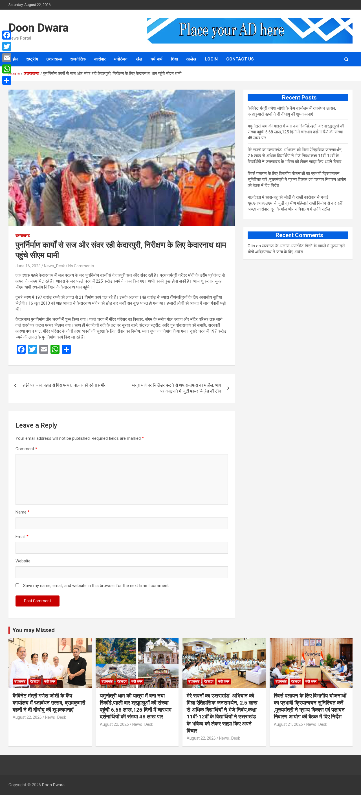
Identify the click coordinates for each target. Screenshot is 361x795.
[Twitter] (6, 46)
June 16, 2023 (28, 266)
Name (23, 512)
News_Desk (54, 266)
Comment (26, 448)
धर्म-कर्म (156, 59)
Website (23, 561)
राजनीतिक (78, 59)
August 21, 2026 (288, 724)
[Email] (6, 57)
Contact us (240, 59)
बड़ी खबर (49, 681)
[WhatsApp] (6, 69)
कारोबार (100, 59)
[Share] (6, 80)
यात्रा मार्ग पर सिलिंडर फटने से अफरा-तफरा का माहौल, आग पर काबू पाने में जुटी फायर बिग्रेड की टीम (176, 388)
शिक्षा (174, 59)
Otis (251, 245)
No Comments (81, 266)
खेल (139, 59)
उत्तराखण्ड (54, 59)
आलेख (191, 59)
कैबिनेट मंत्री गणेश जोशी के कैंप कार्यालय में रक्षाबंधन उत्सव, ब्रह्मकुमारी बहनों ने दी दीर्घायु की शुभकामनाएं (49, 702)
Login (211, 59)
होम (15, 59)
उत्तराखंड (19, 681)
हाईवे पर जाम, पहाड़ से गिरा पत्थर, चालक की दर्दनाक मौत (64, 385)
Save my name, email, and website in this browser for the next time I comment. (96, 585)
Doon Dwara (38, 27)
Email (22, 536)
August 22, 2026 (27, 717)
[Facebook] (6, 35)
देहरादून (34, 681)
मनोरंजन (120, 59)
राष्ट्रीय (32, 59)
